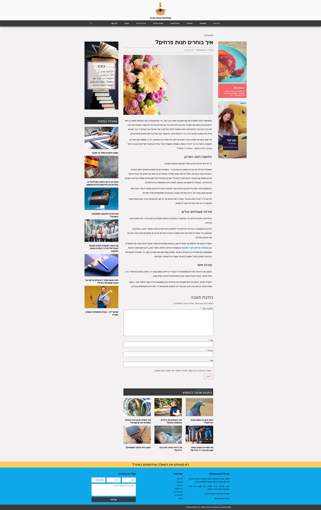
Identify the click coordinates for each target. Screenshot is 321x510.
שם (211, 340)
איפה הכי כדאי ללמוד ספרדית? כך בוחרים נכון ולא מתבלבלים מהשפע (102, 183)
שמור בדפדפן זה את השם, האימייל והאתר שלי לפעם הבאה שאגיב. (182, 371)
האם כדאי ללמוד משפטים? (138, 447)
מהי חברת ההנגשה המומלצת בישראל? (105, 215)
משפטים (203, 23)
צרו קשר (114, 23)
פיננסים (189, 23)
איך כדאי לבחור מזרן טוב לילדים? (170, 449)
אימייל (209, 351)
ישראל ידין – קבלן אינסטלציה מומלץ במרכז (101, 313)
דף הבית (216, 23)
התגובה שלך (207, 308)
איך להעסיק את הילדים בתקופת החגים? (171, 421)
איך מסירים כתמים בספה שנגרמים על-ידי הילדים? (201, 449)
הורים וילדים (141, 23)
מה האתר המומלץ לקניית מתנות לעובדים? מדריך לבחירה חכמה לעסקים (103, 248)
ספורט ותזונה (158, 23)
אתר (211, 361)
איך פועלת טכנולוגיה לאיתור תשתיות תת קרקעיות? (138, 421)
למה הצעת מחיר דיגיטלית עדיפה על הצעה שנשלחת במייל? (101, 281)
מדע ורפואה (174, 23)
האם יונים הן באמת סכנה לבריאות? (202, 421)
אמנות (126, 23)
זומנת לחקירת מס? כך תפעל (105, 152)
